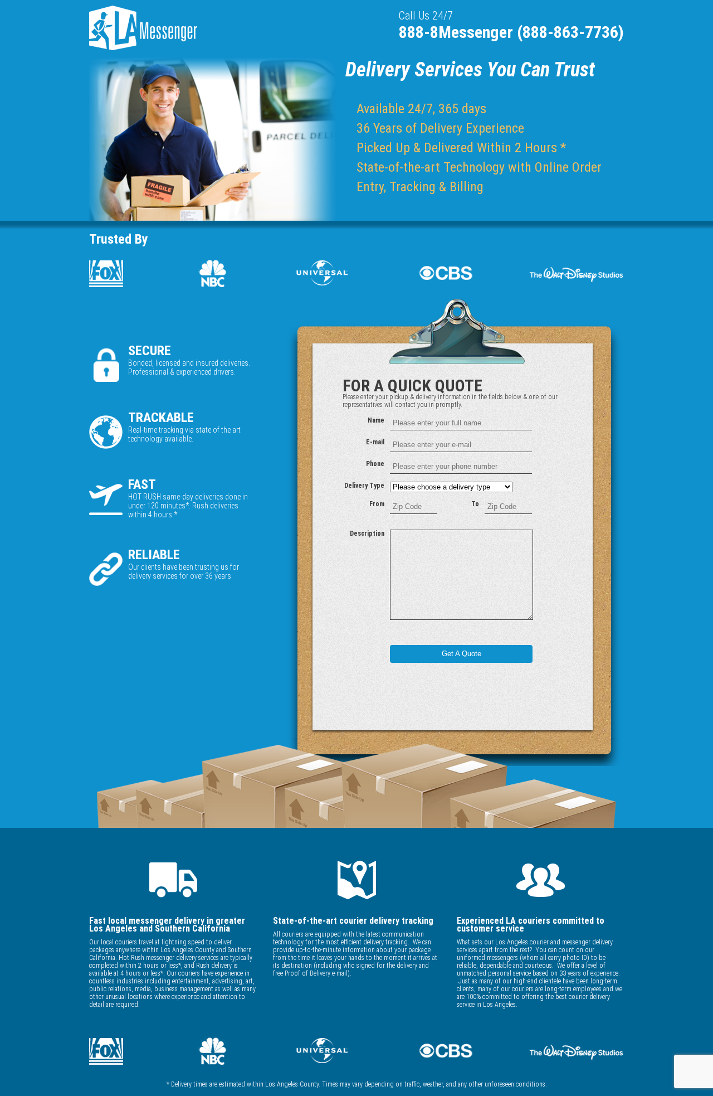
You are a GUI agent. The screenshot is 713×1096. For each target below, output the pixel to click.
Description (367, 533)
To (475, 504)
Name (376, 420)
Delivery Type (364, 485)
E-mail (375, 442)
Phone (375, 464)
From (376, 504)
